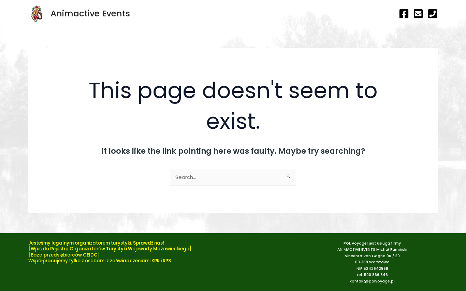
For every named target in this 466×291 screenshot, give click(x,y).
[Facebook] (404, 14)
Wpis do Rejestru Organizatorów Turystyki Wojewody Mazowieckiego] (111, 249)
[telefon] (432, 14)
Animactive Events (90, 13)
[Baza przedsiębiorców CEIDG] (64, 255)
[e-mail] (418, 14)
